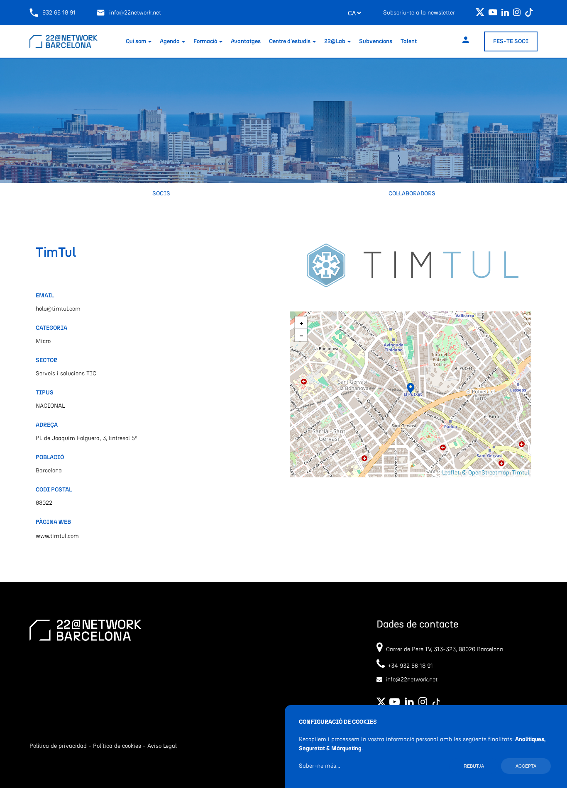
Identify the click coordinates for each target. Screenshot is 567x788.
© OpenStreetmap (485, 473)
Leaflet (450, 473)
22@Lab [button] (335, 41)
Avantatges (246, 41)
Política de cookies (117, 746)
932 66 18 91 (59, 13)
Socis (161, 194)
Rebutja (474, 765)
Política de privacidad (58, 746)
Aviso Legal (162, 746)
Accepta (526, 765)
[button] (410, 388)
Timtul (520, 473)
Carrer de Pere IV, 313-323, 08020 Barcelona (444, 649)
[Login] (466, 41)
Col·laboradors (412, 194)
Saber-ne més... (319, 766)
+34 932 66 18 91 (409, 666)
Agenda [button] (170, 41)
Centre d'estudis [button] (290, 41)
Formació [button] (205, 41)
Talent (409, 41)
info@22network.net (135, 13)
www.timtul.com (57, 536)
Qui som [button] (136, 41)
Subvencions (375, 41)
